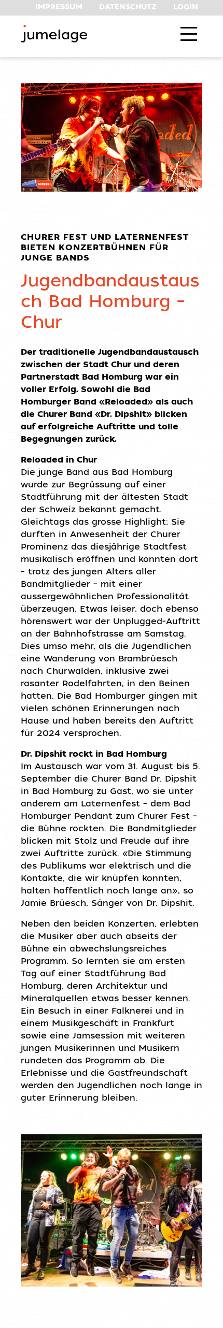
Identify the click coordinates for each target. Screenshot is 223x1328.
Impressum (58, 7)
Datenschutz (128, 7)
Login (185, 7)
